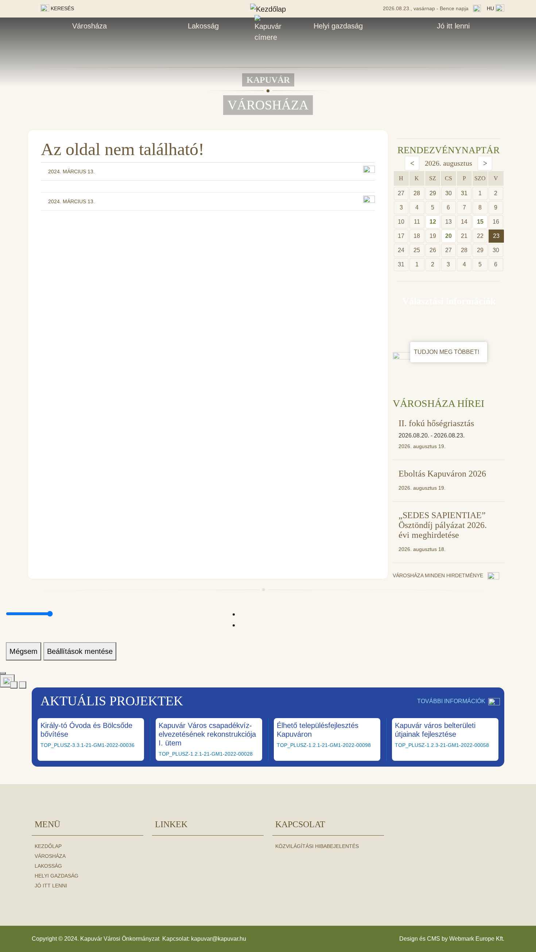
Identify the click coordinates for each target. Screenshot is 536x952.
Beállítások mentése (80, 651)
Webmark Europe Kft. (476, 939)
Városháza (89, 26)
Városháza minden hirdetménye (439, 575)
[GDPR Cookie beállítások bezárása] (3, 673)
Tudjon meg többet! (447, 352)
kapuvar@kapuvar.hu (218, 939)
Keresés (61, 8)
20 (448, 236)
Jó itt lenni (453, 26)
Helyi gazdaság (338, 26)
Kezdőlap (48, 846)
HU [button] (491, 8)
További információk (451, 701)
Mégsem (23, 651)
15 (480, 222)
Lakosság (203, 26)
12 (433, 222)
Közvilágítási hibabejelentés (317, 846)
